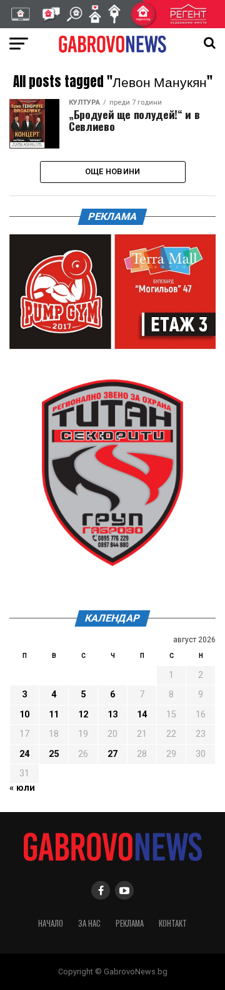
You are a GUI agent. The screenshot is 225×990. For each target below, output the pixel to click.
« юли (22, 788)
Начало (50, 923)
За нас (89, 923)
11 (54, 714)
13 (113, 714)
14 (142, 714)
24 (24, 754)
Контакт (173, 923)
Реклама (130, 923)
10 (24, 714)
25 (54, 754)
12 (83, 714)
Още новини (113, 171)
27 (113, 754)
